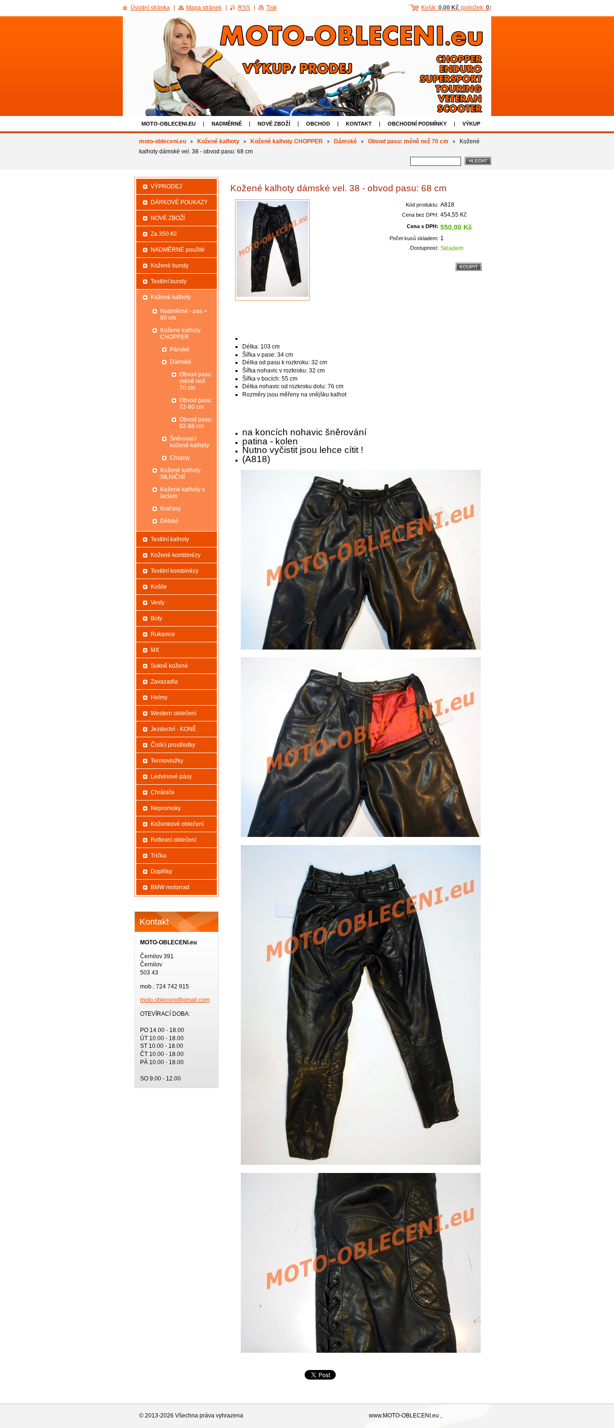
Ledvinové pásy (171, 776)
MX (155, 650)
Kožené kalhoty (218, 141)
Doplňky (161, 871)
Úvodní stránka (150, 7)
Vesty (158, 602)
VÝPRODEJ (166, 186)
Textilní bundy (169, 281)
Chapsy (180, 457)
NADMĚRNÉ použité (178, 249)
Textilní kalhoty (170, 539)
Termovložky (167, 760)
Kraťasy (170, 508)
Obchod (318, 124)
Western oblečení (173, 713)
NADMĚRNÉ (227, 124)
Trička (158, 855)
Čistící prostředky (173, 745)
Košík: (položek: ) (456, 7)
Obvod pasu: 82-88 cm (196, 423)
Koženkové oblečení (177, 824)
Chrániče (163, 792)
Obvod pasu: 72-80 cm (196, 403)
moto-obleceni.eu (169, 124)
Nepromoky (166, 808)
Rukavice (163, 634)
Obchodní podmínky (417, 124)
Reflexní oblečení (173, 839)
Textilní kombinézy (175, 571)
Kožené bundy (170, 265)
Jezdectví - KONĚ (173, 729)
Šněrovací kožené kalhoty (189, 442)
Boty (156, 618)
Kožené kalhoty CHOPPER (286, 141)
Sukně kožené (169, 665)
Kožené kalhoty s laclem (182, 492)
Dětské (169, 521)
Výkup (471, 124)
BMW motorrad (170, 887)
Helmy (159, 697)
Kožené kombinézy (176, 555)
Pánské (179, 349)
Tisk (271, 7)
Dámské (345, 141)
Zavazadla (164, 681)
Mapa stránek (204, 7)
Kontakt (359, 124)
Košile (159, 586)
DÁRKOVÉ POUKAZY (179, 202)
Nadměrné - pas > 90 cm (183, 314)
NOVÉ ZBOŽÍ (274, 124)
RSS (244, 7)
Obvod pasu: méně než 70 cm (408, 141)
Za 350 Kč (164, 234)
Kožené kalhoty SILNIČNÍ (180, 473)
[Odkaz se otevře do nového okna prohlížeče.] (272, 250)
